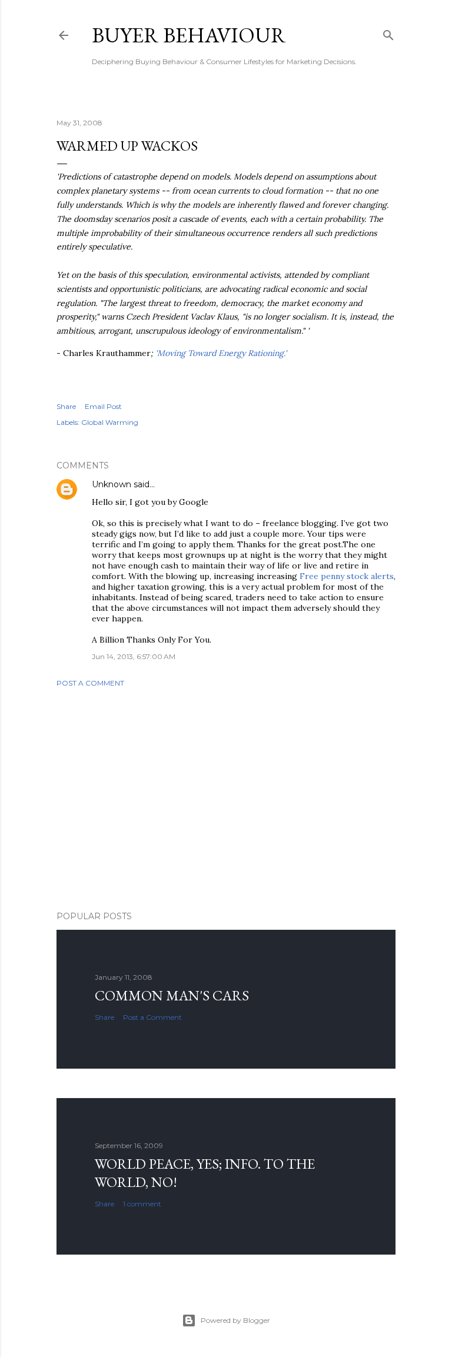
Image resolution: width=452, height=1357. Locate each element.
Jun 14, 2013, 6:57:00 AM (133, 656)
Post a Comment (90, 682)
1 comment (142, 1203)
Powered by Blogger (235, 1320)
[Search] (388, 32)
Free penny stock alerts (347, 576)
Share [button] (66, 406)
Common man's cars (172, 995)
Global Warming (109, 422)
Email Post (103, 406)
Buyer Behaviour (189, 35)
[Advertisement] (226, 799)
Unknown (111, 484)
